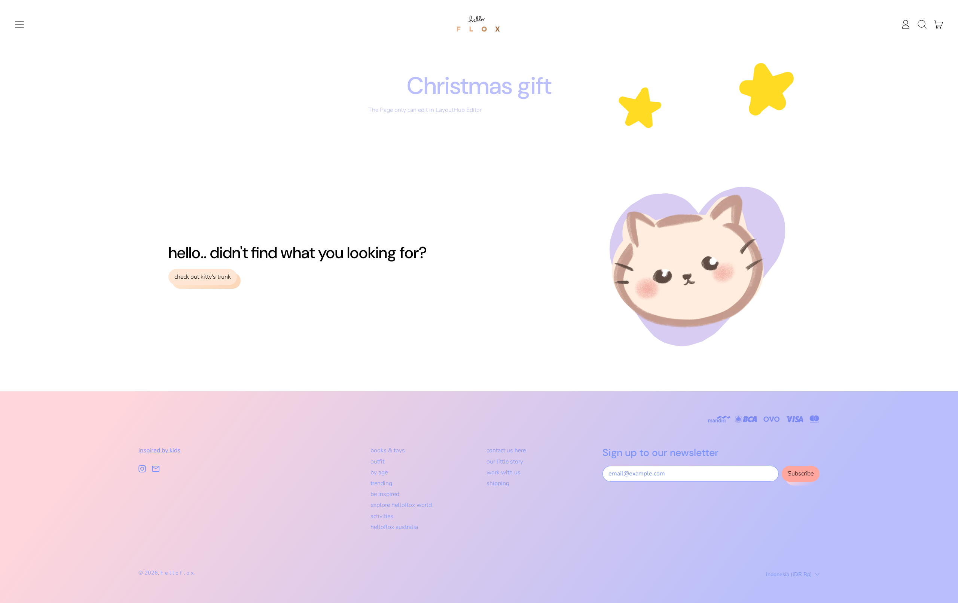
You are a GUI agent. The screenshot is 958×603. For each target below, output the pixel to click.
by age (379, 472)
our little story (504, 461)
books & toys (387, 450)
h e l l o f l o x (177, 572)
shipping (497, 483)
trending (381, 483)
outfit (377, 461)
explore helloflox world (401, 505)
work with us (503, 472)
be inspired (384, 494)
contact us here (506, 450)
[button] (922, 24)
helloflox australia (394, 527)
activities (381, 516)
